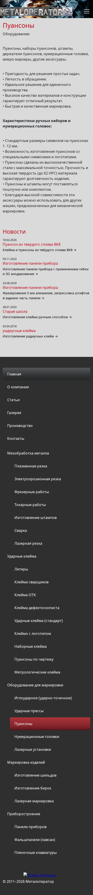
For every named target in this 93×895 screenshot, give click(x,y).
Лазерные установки (32, 749)
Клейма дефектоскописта (36, 607)
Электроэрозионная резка (37, 478)
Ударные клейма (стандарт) (38, 620)
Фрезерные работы (31, 491)
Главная (14, 374)
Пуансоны (23, 723)
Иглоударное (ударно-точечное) (43, 697)
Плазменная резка (30, 466)
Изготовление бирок (32, 788)
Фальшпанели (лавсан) (34, 839)
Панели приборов (30, 826)
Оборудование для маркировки (35, 685)
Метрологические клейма (37, 672)
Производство (20, 425)
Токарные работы (30, 504)
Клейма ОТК (25, 594)
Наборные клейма (30, 646)
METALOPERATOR (36, 11)
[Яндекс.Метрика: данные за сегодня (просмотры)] (39, 875)
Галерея (14, 412)
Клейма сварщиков (31, 581)
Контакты (15, 438)
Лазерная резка (28, 543)
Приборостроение (23, 813)
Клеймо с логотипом (32, 633)
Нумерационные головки (36, 736)
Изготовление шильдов (35, 775)
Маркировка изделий (26, 762)
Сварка (20, 530)
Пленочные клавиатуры (35, 852)
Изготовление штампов (35, 517)
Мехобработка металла (28, 453)
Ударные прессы (29, 710)
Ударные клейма (21, 556)
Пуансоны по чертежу (33, 659)
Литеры (21, 569)
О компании (18, 386)
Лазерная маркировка (34, 800)
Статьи (13, 399)
